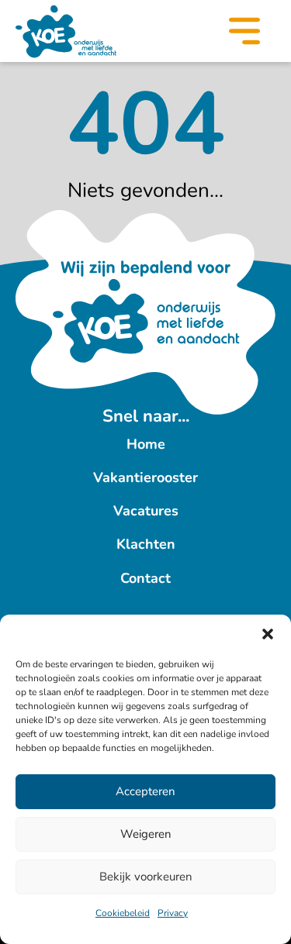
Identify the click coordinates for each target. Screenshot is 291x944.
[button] (267, 634)
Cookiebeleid (122, 913)
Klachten (145, 544)
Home (145, 444)
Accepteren (145, 791)
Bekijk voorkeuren (145, 876)
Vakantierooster (145, 477)
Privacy (173, 913)
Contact (145, 578)
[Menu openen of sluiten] (244, 34)
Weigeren (145, 834)
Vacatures (145, 510)
